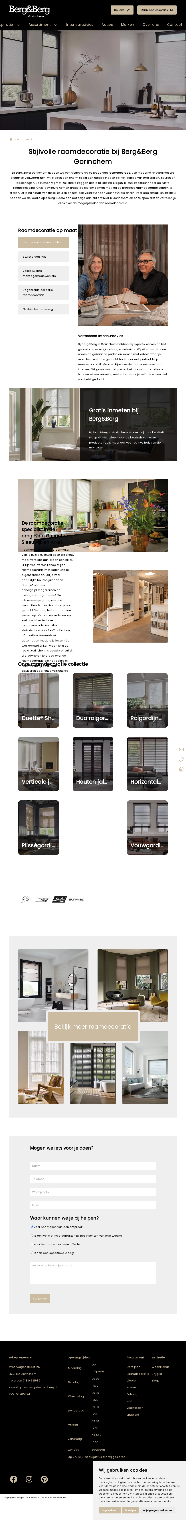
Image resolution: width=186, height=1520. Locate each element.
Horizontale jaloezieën (149, 782)
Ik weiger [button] (130, 1510)
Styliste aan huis (34, 256)
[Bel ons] (181, 759)
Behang (132, 1394)
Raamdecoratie (138, 1374)
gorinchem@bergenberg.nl (38, 1387)
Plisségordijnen (40, 845)
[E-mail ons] (181, 749)
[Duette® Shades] (38, 700)
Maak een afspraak (154, 10)
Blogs (155, 1380)
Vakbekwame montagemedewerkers (39, 273)
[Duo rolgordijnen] (93, 700)
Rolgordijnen (148, 718)
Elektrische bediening (38, 309)
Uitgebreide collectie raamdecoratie (38, 292)
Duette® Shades (40, 718)
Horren (131, 1387)
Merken (127, 24)
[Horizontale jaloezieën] (147, 764)
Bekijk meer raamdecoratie (93, 1027)
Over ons (150, 24)
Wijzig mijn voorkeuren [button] (157, 1510)
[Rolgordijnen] (147, 700)
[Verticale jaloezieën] (38, 764)
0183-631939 (31, 1380)
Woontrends (160, 1367)
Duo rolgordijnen (95, 718)
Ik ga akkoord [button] (110, 1510)
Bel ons (119, 10)
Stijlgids (157, 1374)
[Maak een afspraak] (181, 769)
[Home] (11, 139)
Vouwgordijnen (149, 845)
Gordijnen (133, 1367)
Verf (130, 1401)
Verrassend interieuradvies (42, 242)
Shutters (133, 1415)
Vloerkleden (135, 1408)
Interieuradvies (79, 24)
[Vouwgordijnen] (147, 827)
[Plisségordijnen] (38, 827)
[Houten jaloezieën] (93, 764)
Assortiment (40, 24)
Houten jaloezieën (95, 782)
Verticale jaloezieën (40, 782)
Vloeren (132, 1380)
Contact (175, 24)
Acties (107, 24)
